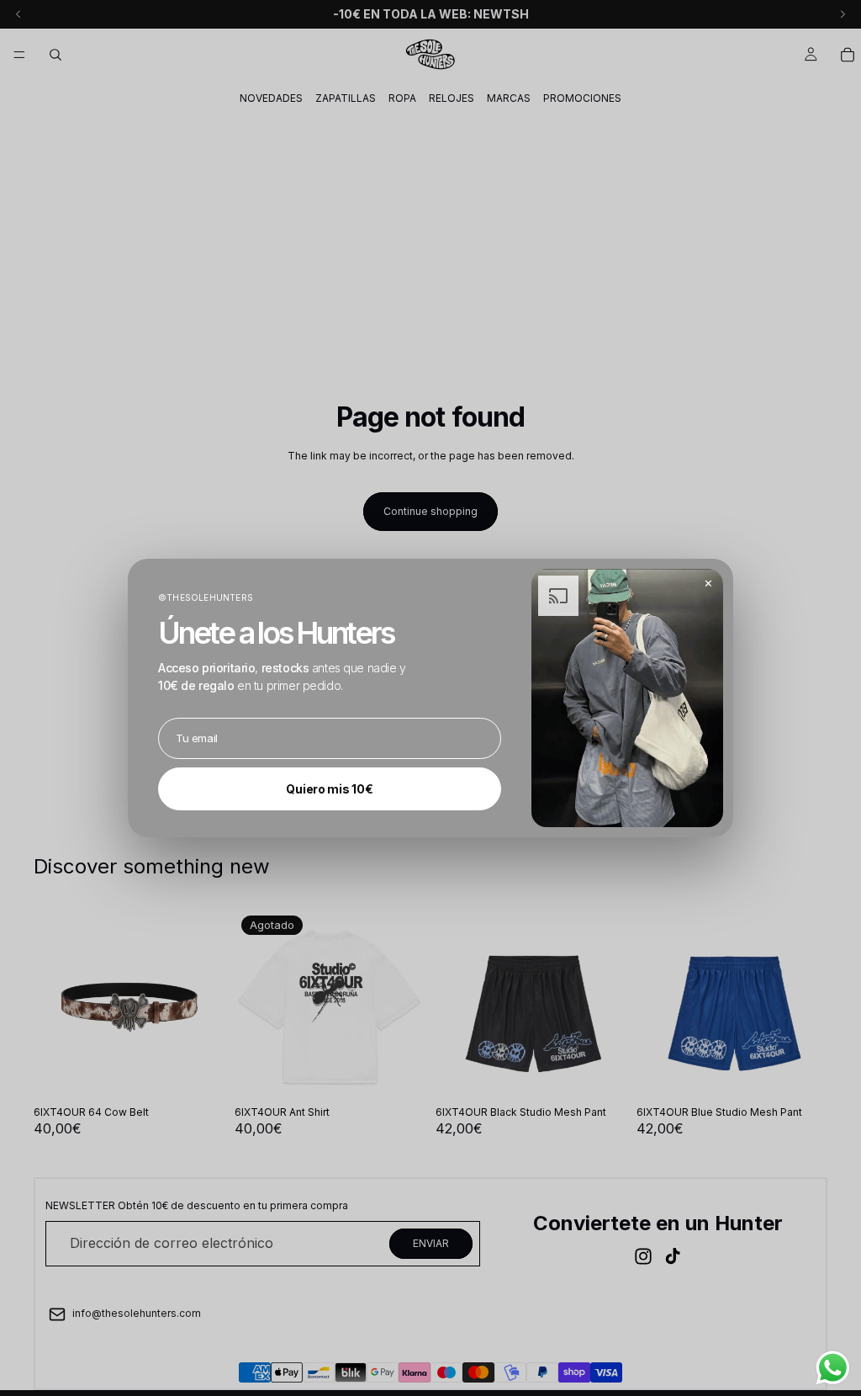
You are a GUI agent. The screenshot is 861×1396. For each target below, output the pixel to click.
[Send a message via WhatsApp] (833, 1368)
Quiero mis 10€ (329, 789)
